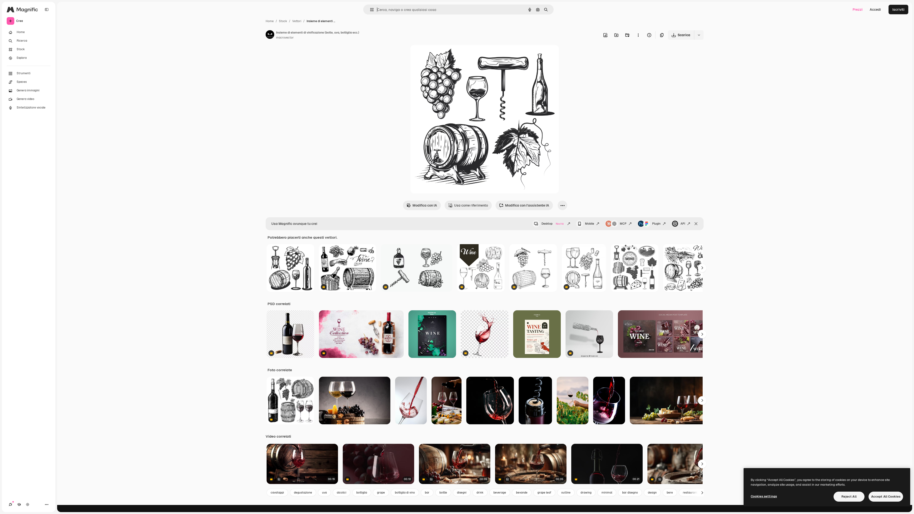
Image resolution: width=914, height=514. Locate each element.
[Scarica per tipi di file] (699, 35)
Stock (283, 21)
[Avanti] (702, 268)
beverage (499, 492)
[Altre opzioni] (638, 35)
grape (381, 492)
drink (480, 492)
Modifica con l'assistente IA (527, 205)
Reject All (849, 496)
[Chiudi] (696, 224)
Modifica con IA (424, 205)
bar (427, 492)
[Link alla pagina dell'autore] (270, 35)
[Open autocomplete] (370, 9)
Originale (441, 54)
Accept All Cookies (885, 496)
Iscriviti (898, 9)
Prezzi (858, 9)
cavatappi (277, 492)
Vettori (296, 21)
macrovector (285, 38)
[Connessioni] (10, 504)
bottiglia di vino (405, 492)
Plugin (656, 224)
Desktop (552, 224)
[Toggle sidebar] (46, 9)
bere (670, 492)
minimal (606, 492)
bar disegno (630, 492)
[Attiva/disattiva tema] (27, 504)
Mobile (589, 224)
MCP (623, 224)
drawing (586, 492)
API (683, 224)
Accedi (875, 9)
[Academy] (19, 504)
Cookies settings (764, 496)
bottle (443, 492)
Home (270, 21)
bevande (521, 492)
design (652, 492)
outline (566, 492)
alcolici (341, 492)
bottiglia (361, 492)
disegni (462, 492)
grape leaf (544, 492)
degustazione (303, 492)
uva (324, 492)
